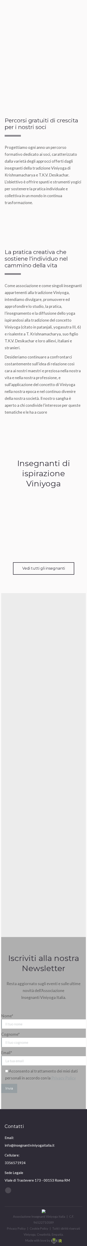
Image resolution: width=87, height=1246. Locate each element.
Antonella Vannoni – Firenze (43, 515)
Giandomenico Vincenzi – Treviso (43, 498)
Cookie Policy (39, 1228)
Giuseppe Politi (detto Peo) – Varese (43, 531)
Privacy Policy (63, 1078)
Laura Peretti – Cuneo (43, 547)
